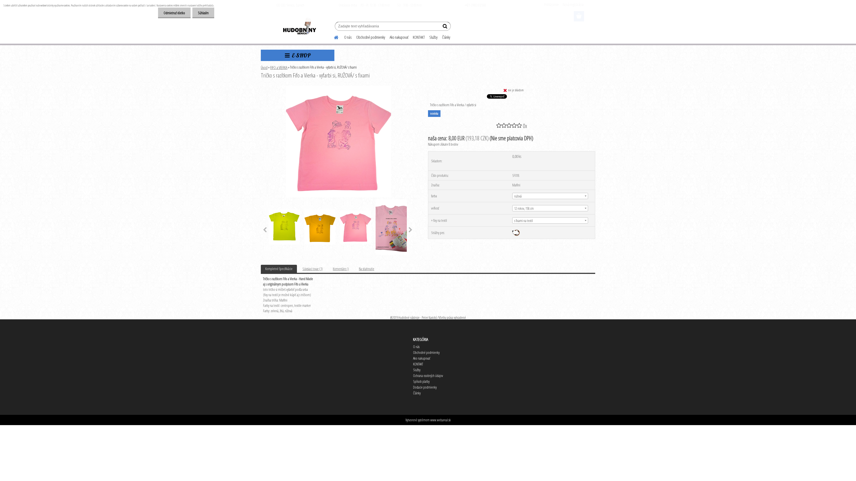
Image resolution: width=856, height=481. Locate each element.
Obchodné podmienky (370, 37)
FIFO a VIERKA (278, 67)
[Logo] (299, 27)
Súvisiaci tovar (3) (312, 268)
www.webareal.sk (440, 420)
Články (446, 37)
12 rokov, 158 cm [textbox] (524, 208)
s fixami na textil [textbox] (523, 220)
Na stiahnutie (366, 268)
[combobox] (550, 196)
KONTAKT (419, 37)
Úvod (264, 67)
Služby (433, 37)
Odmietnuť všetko (174, 12)
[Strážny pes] (516, 231)
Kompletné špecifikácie (278, 268)
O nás (348, 37)
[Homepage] (333, 37)
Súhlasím (203, 12)
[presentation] (265, 230)
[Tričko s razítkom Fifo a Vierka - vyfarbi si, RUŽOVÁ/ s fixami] (338, 87)
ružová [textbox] (518, 196)
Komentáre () (341, 268)
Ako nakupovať (399, 37)
